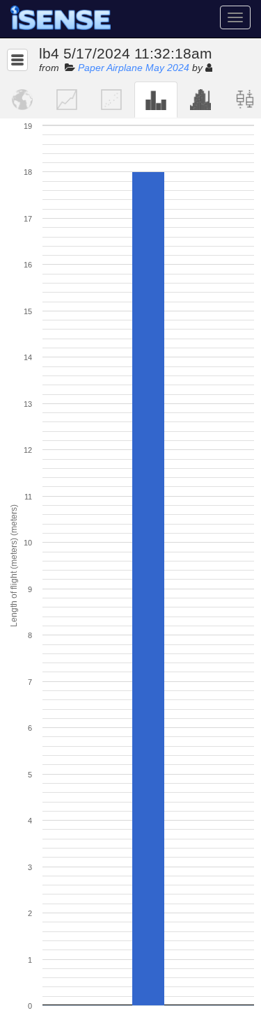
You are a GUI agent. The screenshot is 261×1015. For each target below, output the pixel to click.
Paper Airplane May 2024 (133, 67)
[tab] (22, 100)
